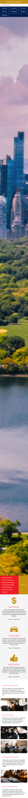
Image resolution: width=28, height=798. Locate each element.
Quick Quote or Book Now (14, 2)
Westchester (4, 15)
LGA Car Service (6, 5)
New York (5, 11)
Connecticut (4, 8)
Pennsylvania (14, 11)
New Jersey (23, 8)
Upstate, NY (23, 11)
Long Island (14, 8)
